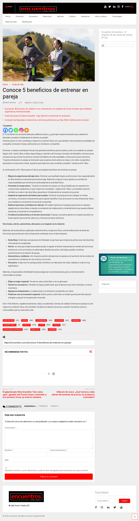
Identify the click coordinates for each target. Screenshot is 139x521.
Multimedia (27, 22)
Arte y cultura (101, 16)
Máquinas (85, 16)
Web (7, 460)
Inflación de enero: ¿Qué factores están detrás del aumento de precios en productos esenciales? (73, 394)
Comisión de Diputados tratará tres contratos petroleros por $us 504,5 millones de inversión (47, 120)
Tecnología (117, 16)
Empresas (47, 16)
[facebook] (122, 6)
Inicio (7, 16)
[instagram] (118, 6)
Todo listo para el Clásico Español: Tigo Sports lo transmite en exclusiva (38, 116)
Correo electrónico (58, 450)
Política (72, 16)
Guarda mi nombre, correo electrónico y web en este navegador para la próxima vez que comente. (46, 470)
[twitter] (109, 6)
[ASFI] (117, 275)
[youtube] (105, 6)
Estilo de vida (11, 22)
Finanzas (20, 16)
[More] (26, 130)
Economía (33, 16)
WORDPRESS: (30, 406)
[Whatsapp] (16, 130)
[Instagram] (21, 130)
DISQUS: (54, 406)
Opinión (60, 16)
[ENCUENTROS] (37, 12)
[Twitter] (10, 130)
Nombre (9, 450)
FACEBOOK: (43, 406)
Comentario (10, 428)
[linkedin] (114, 6)
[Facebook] (5, 130)
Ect (43, 516)
